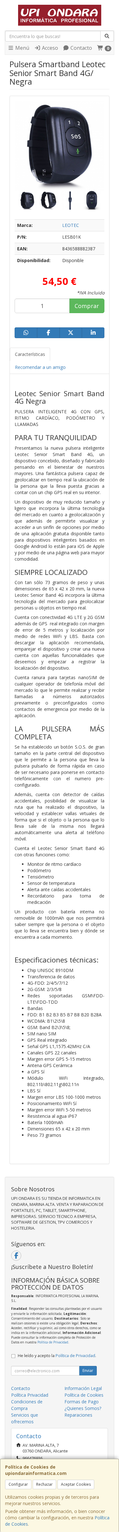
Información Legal (83, 1388)
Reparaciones (78, 1415)
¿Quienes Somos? (82, 1408)
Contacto (80, 47)
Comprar (87, 306)
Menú (21, 47)
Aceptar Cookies (76, 1484)
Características (30, 354)
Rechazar (44, 1484)
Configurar (18, 1484)
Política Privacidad (29, 1395)
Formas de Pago (81, 1402)
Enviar (88, 1370)
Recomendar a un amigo (40, 367)
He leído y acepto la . (57, 1355)
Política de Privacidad (52, 1342)
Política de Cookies (83, 1395)
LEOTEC (70, 225)
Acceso (49, 47)
